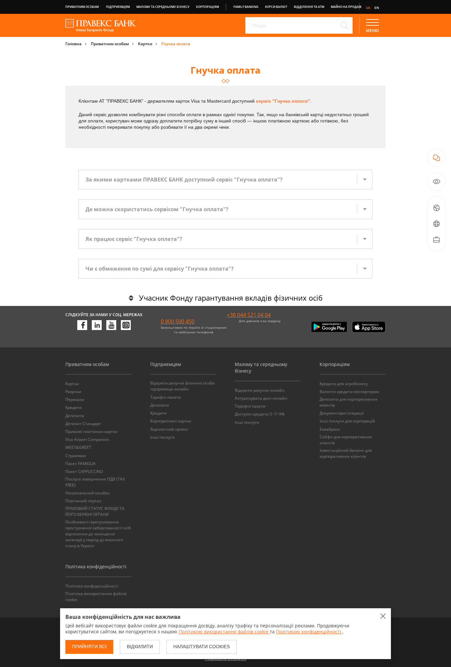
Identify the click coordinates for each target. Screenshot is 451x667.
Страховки (75, 455)
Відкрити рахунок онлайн (260, 390)
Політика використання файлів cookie (95, 596)
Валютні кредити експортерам (349, 391)
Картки (145, 44)
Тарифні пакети (165, 397)
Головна (73, 44)
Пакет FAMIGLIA (80, 463)
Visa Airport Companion (87, 439)
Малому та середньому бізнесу (163, 7)
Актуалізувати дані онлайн (261, 398)
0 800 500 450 (177, 321)
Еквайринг (330, 429)
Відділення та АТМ (309, 7)
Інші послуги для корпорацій (347, 421)
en (376, 7)
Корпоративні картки (170, 421)
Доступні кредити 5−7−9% (260, 414)
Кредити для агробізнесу (344, 383)
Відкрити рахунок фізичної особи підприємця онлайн (182, 386)
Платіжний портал (83, 501)
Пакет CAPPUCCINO (84, 471)
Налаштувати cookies (201, 646)
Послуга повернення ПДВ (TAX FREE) (95, 482)
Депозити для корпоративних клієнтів (348, 402)
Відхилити (140, 646)
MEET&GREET (78, 447)
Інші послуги (162, 437)
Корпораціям (207, 7)
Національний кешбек (87, 493)
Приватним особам (82, 7)
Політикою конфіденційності (309, 631)
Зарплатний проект (169, 429)
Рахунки (73, 391)
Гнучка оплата (175, 44)
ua (368, 7)
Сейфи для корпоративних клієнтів (346, 440)
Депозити (74, 415)
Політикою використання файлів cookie (224, 631)
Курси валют (276, 7)
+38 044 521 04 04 (249, 314)
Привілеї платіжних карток (91, 431)
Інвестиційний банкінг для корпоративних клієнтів (346, 453)
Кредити (73, 407)
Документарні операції (342, 413)
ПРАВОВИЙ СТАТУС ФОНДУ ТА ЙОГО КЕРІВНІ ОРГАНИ (94, 511)
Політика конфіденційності (91, 586)
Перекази (74, 399)
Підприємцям (118, 7)
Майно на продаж (346, 7)
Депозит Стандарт (83, 423)
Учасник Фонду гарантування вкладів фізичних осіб (231, 298)
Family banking (246, 7)
